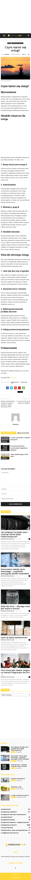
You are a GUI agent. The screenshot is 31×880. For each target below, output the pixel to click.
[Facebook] (15, 868)
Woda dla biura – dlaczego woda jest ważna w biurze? (15, 607)
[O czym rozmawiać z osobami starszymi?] (5, 440)
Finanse (13, 780)
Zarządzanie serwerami (9, 825)
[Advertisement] (15, 16)
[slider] (6, 382)
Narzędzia (3, 566)
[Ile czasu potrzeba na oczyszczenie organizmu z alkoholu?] (5, 448)
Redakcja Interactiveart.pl (7, 539)
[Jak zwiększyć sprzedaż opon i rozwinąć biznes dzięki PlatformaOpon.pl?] (15, 522)
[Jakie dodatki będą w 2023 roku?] (5, 456)
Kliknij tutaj (13, 377)
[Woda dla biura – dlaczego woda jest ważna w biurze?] (15, 596)
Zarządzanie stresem (8, 820)
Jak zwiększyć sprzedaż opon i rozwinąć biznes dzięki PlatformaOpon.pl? (14, 534)
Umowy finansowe (7, 827)
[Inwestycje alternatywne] (5, 780)
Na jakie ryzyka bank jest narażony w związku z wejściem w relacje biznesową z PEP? (8, 404)
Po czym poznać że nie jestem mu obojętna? (23, 402)
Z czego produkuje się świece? (20, 795)
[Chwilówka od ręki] (5, 788)
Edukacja (13, 797)
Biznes (2, 529)
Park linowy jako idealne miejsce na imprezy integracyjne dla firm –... (15, 672)
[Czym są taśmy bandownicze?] (15, 628)
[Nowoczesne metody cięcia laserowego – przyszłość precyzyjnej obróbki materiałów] (15, 559)
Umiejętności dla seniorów (17, 43)
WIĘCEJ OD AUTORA (23, 433)
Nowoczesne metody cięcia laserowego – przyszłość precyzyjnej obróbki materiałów (15, 571)
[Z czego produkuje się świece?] (5, 798)
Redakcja (6, 54)
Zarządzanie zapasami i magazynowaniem (15, 822)
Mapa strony (15, 875)
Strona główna (4, 40)
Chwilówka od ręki (16, 787)
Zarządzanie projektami (9, 812)
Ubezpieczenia (6, 809)
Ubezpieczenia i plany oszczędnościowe (14, 830)
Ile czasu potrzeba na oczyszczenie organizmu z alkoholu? (19, 448)
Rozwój (9, 43)
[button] (28, 35)
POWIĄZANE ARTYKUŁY (8, 433)
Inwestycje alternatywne (18, 778)
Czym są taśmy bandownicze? (14, 637)
